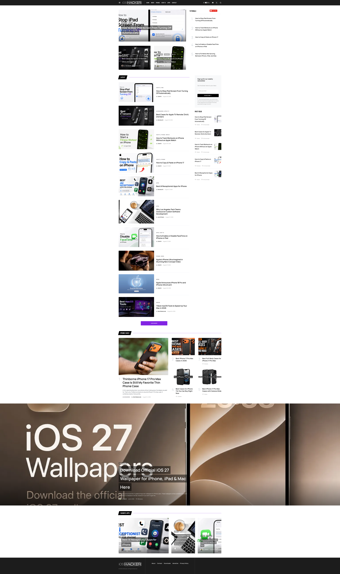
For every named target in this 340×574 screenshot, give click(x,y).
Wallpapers (123, 463)
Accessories (126, 54)
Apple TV (134, 54)
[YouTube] (212, 2)
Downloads (167, 563)
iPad (130, 22)
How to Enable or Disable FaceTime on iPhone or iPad (171, 237)
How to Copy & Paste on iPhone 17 (170, 162)
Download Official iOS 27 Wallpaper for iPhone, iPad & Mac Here (153, 478)
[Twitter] (216, 2)
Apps (157, 183)
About (153, 563)
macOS (158, 302)
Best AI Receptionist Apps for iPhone (171, 186)
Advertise (175, 563)
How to (124, 22)
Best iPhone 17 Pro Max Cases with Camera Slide (211, 390)
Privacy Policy (184, 563)
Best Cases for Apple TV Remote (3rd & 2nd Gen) (172, 115)
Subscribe (207, 95)
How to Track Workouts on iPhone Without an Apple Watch (170, 139)
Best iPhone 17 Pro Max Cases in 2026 (184, 359)
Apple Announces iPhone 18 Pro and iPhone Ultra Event (171, 283)
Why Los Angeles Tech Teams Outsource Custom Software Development (168, 211)
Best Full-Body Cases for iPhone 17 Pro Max (211, 359)
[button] (120, 3)
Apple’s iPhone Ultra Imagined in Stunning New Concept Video (169, 260)
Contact (159, 563)
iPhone (167, 54)
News (162, 256)
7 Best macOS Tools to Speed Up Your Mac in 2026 (171, 307)
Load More (154, 323)
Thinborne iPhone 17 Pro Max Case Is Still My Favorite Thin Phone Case (142, 382)
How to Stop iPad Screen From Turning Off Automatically (172, 92)
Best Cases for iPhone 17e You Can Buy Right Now (184, 391)
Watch (174, 54)
